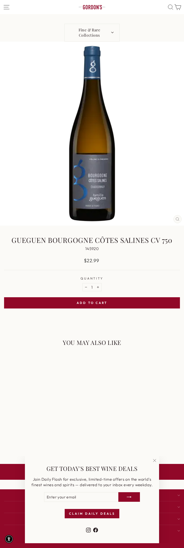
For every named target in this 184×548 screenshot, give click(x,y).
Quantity (92, 278)
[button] (9, 539)
